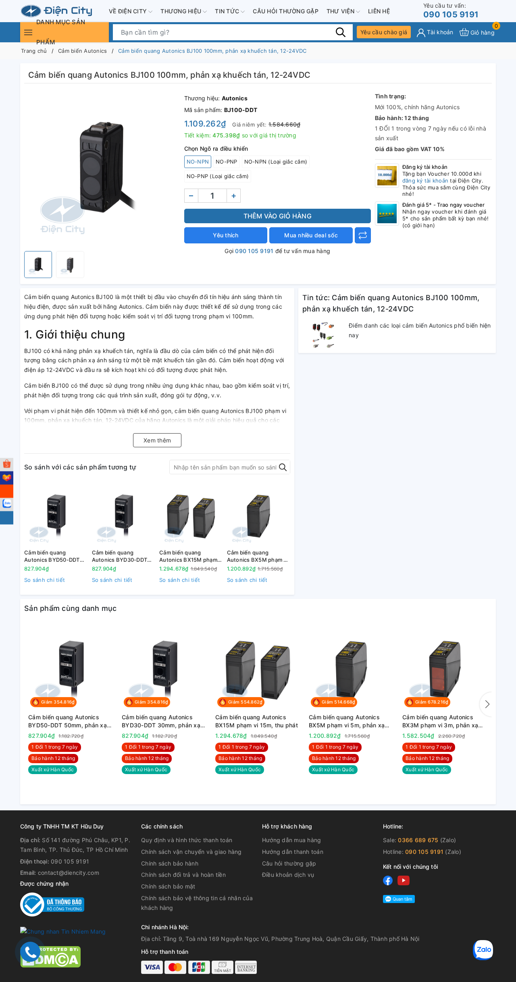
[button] (486, 704)
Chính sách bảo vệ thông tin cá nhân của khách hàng (197, 903)
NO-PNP (226, 161)
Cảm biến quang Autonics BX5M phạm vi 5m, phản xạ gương (257, 556)
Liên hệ (379, 11)
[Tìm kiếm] (341, 32)
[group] (102, 169)
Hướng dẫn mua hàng (291, 840)
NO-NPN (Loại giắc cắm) (276, 161)
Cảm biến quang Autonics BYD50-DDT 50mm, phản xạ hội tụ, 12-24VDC (52, 556)
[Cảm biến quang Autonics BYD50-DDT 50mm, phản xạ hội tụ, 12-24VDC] (56, 514)
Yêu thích (225, 235)
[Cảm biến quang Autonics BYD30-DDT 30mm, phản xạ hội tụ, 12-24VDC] (124, 514)
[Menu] (28, 32)
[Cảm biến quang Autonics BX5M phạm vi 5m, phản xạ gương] (259, 514)
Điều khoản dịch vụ (288, 874)
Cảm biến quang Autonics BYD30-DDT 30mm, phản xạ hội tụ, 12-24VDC (120, 556)
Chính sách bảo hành (169, 863)
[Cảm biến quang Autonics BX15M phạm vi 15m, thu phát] (191, 514)
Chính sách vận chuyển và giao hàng (191, 851)
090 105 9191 (451, 10)
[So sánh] (363, 235)
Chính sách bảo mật (168, 886)
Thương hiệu (181, 11)
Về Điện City (128, 11)
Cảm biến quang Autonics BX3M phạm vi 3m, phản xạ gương (440, 721)
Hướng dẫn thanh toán (292, 851)
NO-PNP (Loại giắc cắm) (218, 176)
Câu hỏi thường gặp (285, 11)
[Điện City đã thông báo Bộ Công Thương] (52, 904)
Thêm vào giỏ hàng (277, 216)
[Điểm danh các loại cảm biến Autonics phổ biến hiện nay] (323, 335)
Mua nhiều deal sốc (311, 235)
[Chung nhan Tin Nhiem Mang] (63, 931)
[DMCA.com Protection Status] (50, 956)
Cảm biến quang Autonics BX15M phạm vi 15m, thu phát (191, 556)
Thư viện (341, 11)
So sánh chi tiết (44, 580)
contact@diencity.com (68, 872)
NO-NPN (198, 161)
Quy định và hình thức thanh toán (186, 840)
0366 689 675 (418, 840)
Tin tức (228, 11)
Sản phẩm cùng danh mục (70, 608)
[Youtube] (403, 880)
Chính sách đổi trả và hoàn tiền (183, 874)
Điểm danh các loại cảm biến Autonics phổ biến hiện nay (420, 330)
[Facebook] (388, 880)
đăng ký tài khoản (425, 180)
